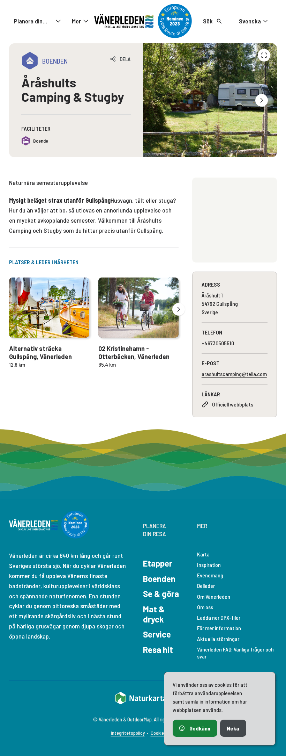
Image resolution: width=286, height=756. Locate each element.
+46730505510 (218, 343)
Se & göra (161, 594)
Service (157, 634)
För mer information (219, 628)
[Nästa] (261, 100)
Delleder (206, 585)
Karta (203, 554)
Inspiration (209, 564)
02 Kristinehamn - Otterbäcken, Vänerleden (134, 352)
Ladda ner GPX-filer (218, 617)
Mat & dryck (154, 614)
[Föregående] (264, 55)
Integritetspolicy (128, 733)
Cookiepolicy (163, 733)
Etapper (157, 563)
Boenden (159, 579)
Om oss (205, 607)
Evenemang (210, 575)
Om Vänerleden (213, 596)
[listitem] (210, 100)
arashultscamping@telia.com (234, 373)
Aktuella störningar (218, 638)
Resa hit (158, 650)
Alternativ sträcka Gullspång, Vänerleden (40, 352)
